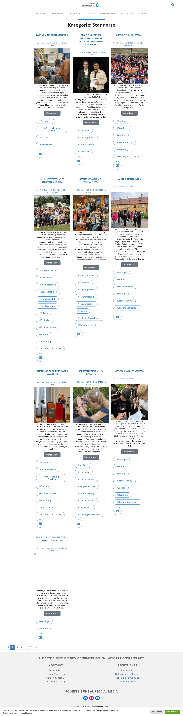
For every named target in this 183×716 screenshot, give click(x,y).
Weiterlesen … (53, 113)
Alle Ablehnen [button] (156, 712)
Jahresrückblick (48, 299)
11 (31, 647)
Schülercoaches (48, 327)
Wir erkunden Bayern (129, 179)
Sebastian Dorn (129, 45)
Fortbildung (46, 144)
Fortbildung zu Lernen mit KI (52, 35)
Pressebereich (127, 681)
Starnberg (123, 149)
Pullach (44, 313)
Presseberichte (48, 270)
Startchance (47, 507)
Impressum (127, 670)
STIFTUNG (57, 13)
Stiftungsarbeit (87, 137)
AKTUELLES (41, 13)
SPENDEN (90, 13)
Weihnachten (85, 325)
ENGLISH (143, 13)
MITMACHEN (127, 13)
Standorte (46, 121)
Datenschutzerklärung (127, 674)
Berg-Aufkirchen (49, 291)
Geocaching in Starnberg (129, 371)
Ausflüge (122, 121)
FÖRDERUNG (73, 13)
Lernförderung (86, 144)
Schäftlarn (84, 151)
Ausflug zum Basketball (129, 35)
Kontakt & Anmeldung (127, 677)
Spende (44, 334)
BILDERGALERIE (107, 13)
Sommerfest (85, 507)
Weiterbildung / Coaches (52, 129)
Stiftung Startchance (128, 156)
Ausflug (121, 135)
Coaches (45, 137)
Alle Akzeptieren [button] (172, 712)
